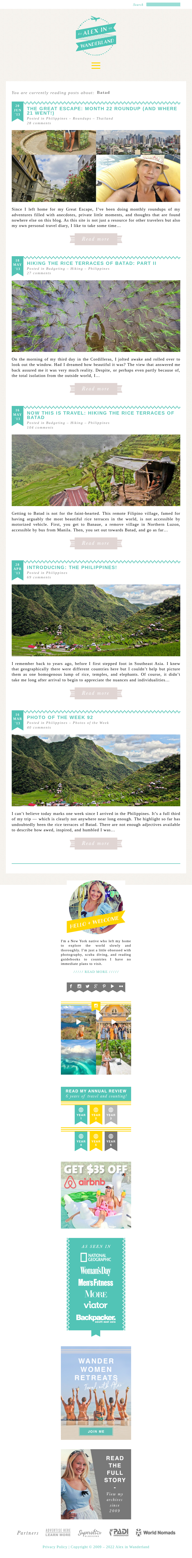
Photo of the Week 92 (60, 717)
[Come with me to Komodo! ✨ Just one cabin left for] (78, 1022)
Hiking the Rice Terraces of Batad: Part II (92, 263)
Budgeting (55, 268)
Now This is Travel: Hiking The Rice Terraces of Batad (100, 415)
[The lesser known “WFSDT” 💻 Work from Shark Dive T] (113, 1057)
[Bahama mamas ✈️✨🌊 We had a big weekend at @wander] (78, 1057)
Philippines (57, 118)
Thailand (104, 118)
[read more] (96, 166)
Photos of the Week (91, 723)
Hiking (76, 268)
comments (39, 123)
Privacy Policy (56, 1547)
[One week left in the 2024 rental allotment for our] (113, 1022)
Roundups (82, 118)
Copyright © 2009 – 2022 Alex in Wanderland (110, 1547)
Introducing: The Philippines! (72, 567)
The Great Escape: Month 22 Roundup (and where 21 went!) (102, 111)
